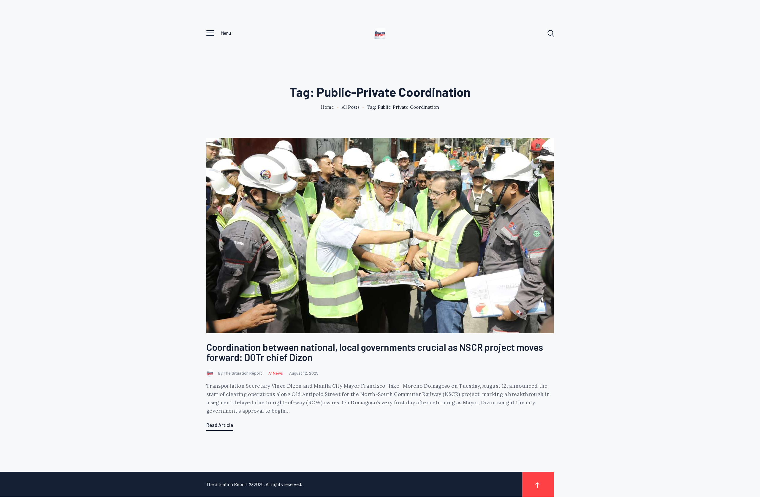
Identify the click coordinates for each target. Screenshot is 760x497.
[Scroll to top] (538, 484)
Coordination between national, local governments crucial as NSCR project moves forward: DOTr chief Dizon (374, 352)
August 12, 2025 (304, 372)
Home (327, 107)
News (278, 372)
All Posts (351, 107)
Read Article (219, 425)
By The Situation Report (240, 372)
